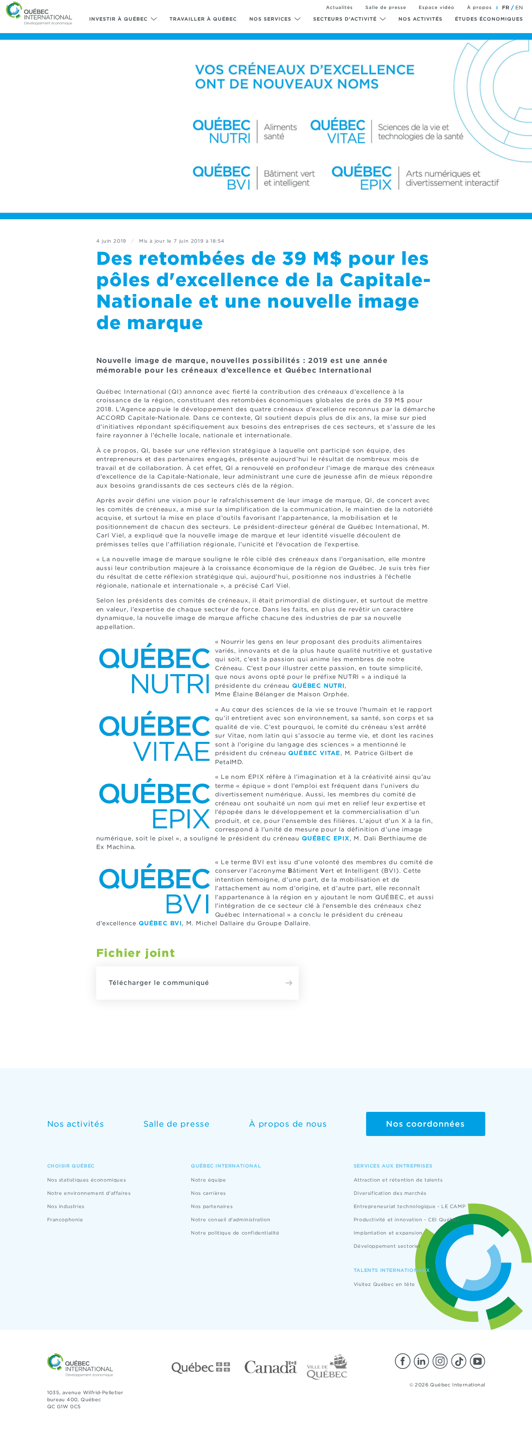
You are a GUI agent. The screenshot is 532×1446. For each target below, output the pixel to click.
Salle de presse (385, 7)
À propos (479, 7)
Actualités (339, 7)
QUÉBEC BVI (160, 923)
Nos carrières (208, 1193)
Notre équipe (208, 1180)
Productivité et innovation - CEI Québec (407, 1219)
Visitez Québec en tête (384, 1284)
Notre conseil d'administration (230, 1219)
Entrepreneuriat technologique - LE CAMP (409, 1206)
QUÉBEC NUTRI (318, 685)
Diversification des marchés (390, 1193)
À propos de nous (288, 1124)
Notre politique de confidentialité (235, 1233)
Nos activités (420, 19)
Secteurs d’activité (345, 19)
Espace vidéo (436, 7)
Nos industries (66, 1206)
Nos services (270, 19)
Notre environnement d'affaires (89, 1193)
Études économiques (489, 19)
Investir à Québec (118, 19)
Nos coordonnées (425, 1124)
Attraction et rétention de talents (398, 1180)
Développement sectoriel (387, 1246)
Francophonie (65, 1219)
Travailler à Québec (203, 19)
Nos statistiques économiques (86, 1180)
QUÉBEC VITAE (314, 753)
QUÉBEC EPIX (326, 838)
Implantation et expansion (388, 1233)
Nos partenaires (212, 1206)
